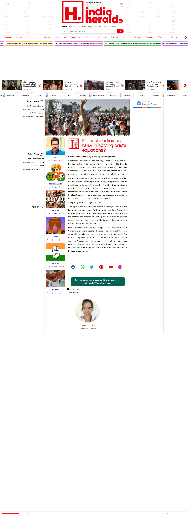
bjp (103, 191)
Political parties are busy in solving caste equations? (104, 145)
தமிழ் (95, 26)
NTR (36, 95)
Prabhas (180, 95)
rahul (83, 213)
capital (109, 160)
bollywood (91, 202)
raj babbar (96, 198)
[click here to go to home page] (92, 23)
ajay (88, 241)
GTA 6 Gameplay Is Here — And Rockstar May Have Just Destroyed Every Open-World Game (129, 43)
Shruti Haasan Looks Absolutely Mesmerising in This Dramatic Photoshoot (30, 84)
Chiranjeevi (123, 95)
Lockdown (79, 95)
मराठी (100, 26)
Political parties (74, 292)
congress (97, 195)
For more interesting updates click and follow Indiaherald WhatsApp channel (97, 281)
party (124, 206)
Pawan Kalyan (166, 95)
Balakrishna (109, 95)
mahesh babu (7, 95)
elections (97, 167)
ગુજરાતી (83, 26)
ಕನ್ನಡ (90, 26)
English (72, 26)
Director (50, 95)
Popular (35, 207)
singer (89, 210)
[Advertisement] (94, 62)
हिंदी (77, 26)
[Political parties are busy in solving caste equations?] (87, 135)
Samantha (152, 95)
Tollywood (21, 95)
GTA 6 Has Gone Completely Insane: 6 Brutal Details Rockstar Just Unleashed (75, 43)
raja (88, 234)
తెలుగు (64, 27)
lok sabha (87, 167)
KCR (137, 95)
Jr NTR (65, 95)
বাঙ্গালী (105, 26)
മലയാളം (112, 26)
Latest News (33, 101)
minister (79, 227)
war (70, 237)
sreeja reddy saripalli (94, 95)
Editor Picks (33, 154)
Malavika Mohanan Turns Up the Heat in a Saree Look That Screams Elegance (25, 43)
